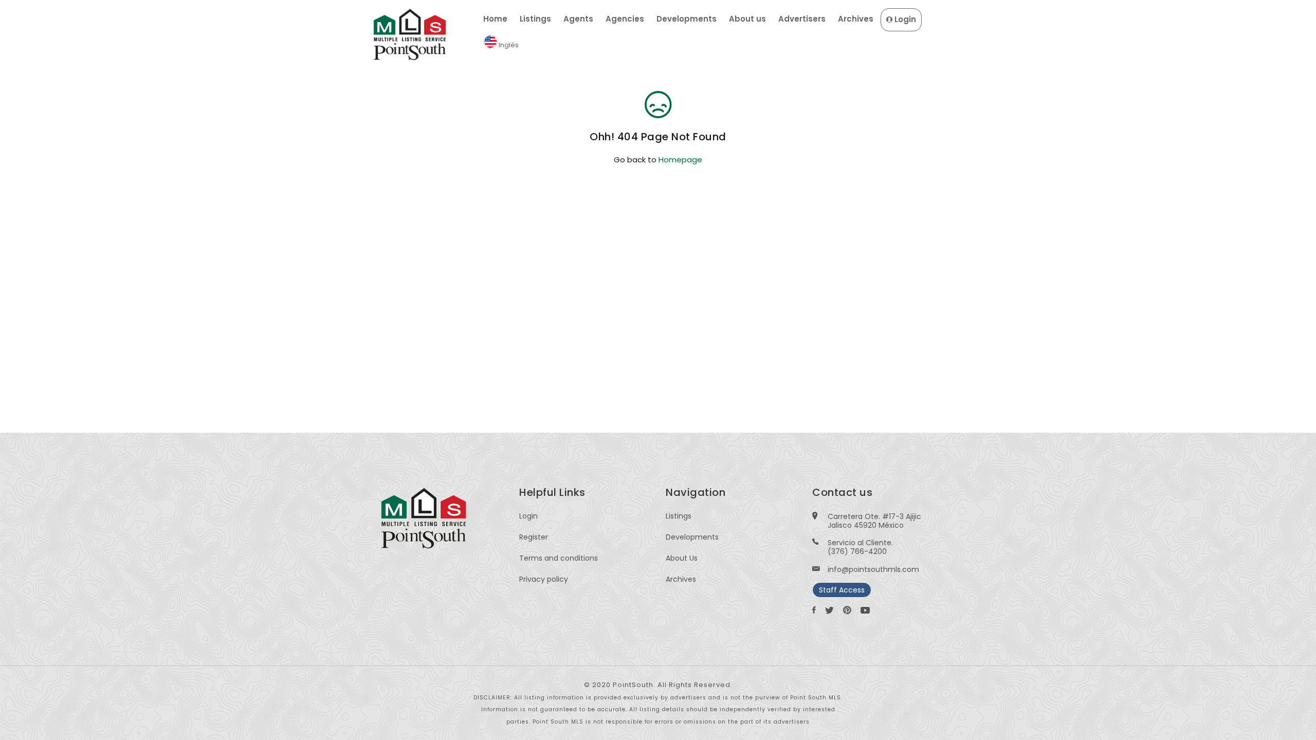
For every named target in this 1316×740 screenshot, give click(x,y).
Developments (686, 18)
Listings (535, 18)
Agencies (625, 18)
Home (495, 18)
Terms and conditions (558, 558)
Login (904, 19)
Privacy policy (543, 579)
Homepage (680, 159)
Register (533, 537)
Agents (578, 18)
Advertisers (802, 18)
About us (747, 18)
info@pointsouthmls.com (873, 569)
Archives (855, 18)
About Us (682, 558)
